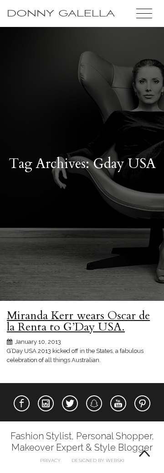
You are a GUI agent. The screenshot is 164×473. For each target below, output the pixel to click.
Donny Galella (61, 13)
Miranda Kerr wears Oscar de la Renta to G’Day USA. (78, 321)
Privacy (50, 460)
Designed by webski (98, 460)
